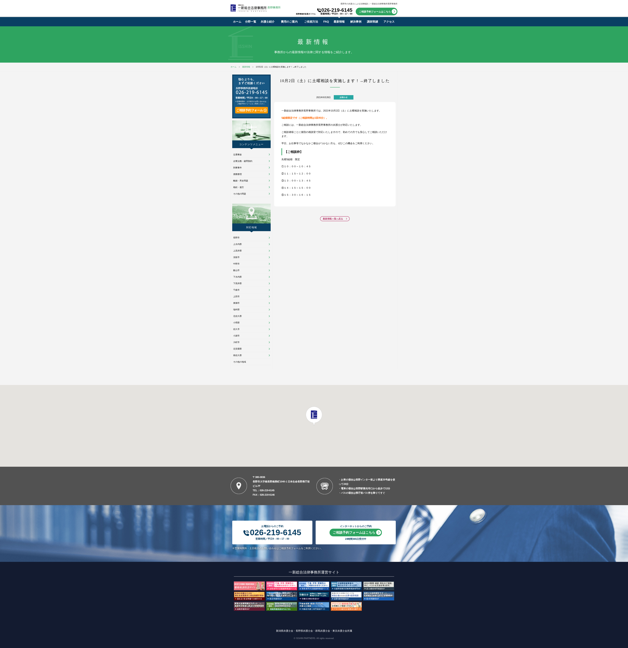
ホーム (237, 21)
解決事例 (355, 21)
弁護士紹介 (268, 21)
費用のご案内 (289, 21)
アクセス (389, 21)
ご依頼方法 (311, 21)
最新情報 (339, 21)
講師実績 (372, 21)
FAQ (326, 21)
